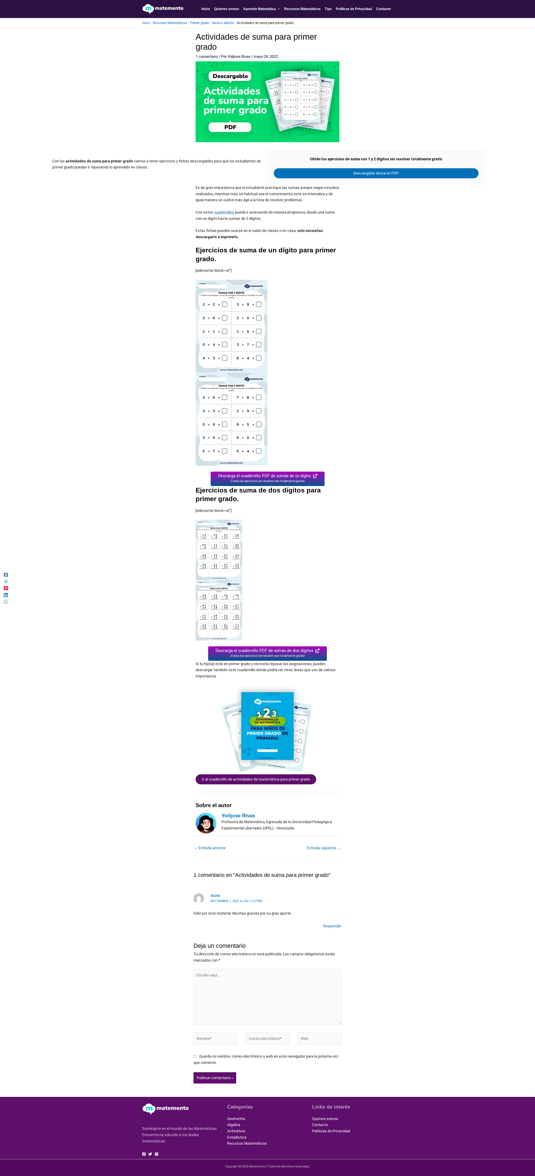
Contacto (383, 9)
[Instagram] (156, 1154)
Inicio (205, 9)
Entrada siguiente (324, 848)
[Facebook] (6, 574)
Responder (332, 926)
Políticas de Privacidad (354, 9)
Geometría (236, 1119)
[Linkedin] (6, 594)
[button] (278, 9)
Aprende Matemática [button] (259, 9)
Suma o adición (223, 23)
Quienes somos (226, 9)
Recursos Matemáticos (302, 9)
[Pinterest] (6, 588)
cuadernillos (224, 212)
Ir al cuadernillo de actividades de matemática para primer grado (256, 779)
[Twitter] (6, 581)
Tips (328, 9)
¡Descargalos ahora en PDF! (376, 173)
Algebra (233, 1125)
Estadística (236, 1137)
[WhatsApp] (6, 601)
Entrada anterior (210, 848)
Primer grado (199, 23)
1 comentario (207, 56)
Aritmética (236, 1131)
